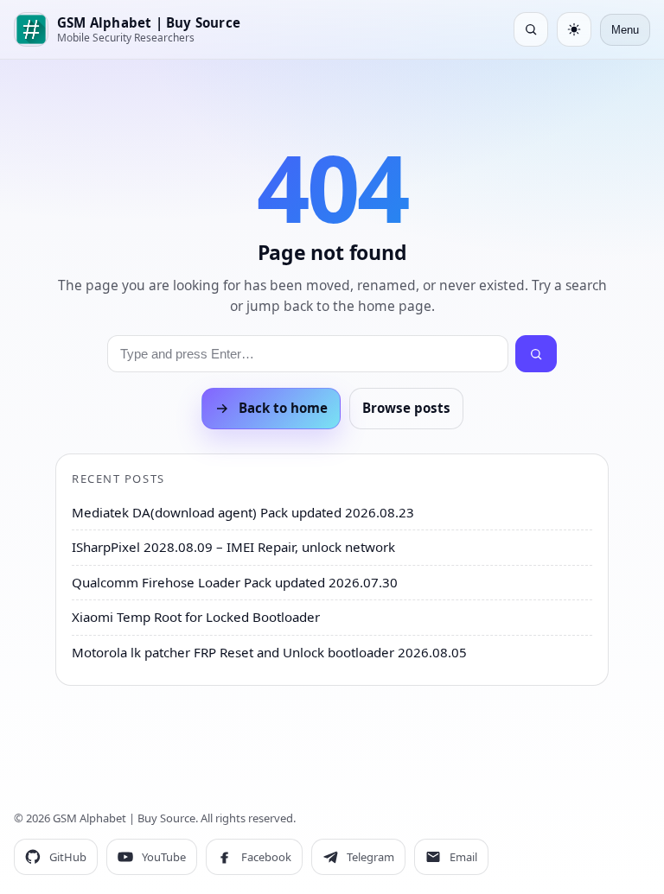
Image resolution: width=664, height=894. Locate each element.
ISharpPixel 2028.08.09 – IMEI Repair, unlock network (233, 546)
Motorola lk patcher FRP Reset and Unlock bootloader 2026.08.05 (269, 652)
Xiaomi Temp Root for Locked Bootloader (196, 616)
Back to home (283, 407)
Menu (625, 29)
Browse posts (406, 407)
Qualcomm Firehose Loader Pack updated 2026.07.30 (235, 582)
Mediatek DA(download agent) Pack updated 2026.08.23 (243, 512)
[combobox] (307, 353)
